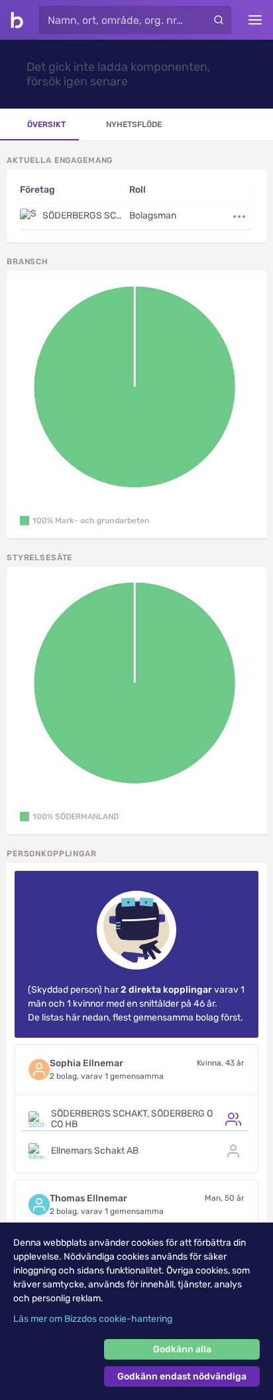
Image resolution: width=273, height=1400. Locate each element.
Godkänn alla (182, 1349)
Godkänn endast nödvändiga (181, 1376)
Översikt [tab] (46, 124)
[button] (85, 520)
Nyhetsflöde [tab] (134, 124)
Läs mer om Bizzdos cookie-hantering (92, 1319)
